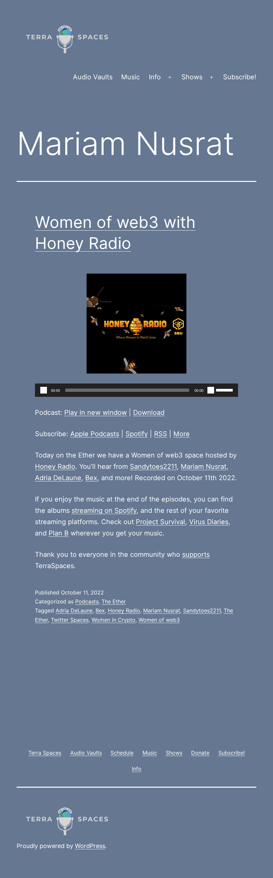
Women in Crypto (114, 619)
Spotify (137, 434)
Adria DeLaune (58, 478)
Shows (191, 77)
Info (155, 77)
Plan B (59, 533)
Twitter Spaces (70, 619)
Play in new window (95, 413)
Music (130, 77)
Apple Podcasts (94, 434)
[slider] (225, 390)
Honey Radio (55, 466)
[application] (136, 390)
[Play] (43, 390)
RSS (160, 434)
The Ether (114, 601)
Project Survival (160, 522)
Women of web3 (159, 619)
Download (148, 413)
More (181, 434)
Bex (91, 478)
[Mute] (210, 390)
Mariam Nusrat (203, 466)
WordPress (90, 845)
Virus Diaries (208, 522)
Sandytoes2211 (153, 466)
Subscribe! (239, 77)
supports (196, 554)
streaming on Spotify (104, 510)
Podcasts (87, 601)
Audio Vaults (93, 77)
